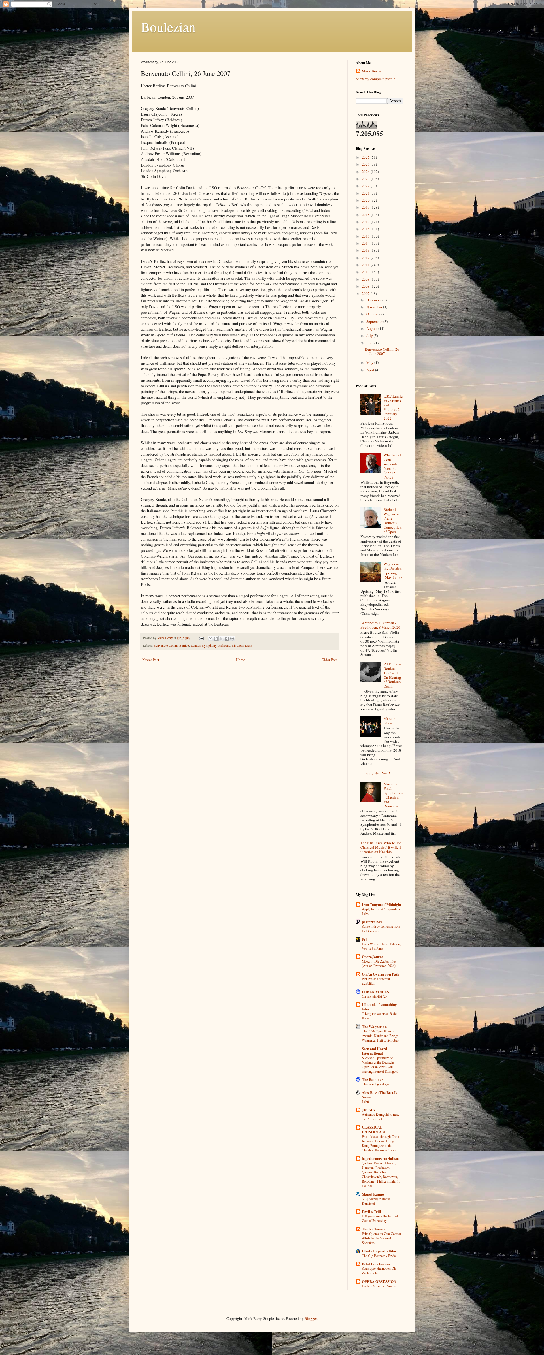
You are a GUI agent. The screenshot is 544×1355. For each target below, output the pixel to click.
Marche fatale (389, 720)
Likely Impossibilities (379, 1251)
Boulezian (168, 27)
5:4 (364, 939)
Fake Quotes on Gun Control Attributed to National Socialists (381, 1238)
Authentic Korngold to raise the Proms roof (380, 1116)
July (370, 335)
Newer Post (150, 659)
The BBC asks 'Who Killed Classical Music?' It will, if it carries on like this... (380, 847)
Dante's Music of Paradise (379, 1286)
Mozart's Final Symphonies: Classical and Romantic (393, 794)
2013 (366, 250)
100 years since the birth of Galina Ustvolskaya (380, 1218)
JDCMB (368, 1109)
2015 (366, 236)
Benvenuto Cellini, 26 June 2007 (382, 351)
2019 (366, 207)
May (370, 362)
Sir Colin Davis (242, 645)
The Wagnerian (374, 1026)
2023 (366, 178)
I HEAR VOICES (375, 991)
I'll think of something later (379, 1007)
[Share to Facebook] (227, 638)
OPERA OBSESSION (379, 1281)
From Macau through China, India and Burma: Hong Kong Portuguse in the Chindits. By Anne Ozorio (381, 1143)
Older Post (329, 659)
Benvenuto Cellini (166, 645)
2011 (366, 264)
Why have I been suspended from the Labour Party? (392, 466)
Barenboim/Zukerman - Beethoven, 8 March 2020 (380, 625)
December (374, 299)
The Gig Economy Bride (379, 1255)
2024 (366, 171)
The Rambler (372, 1079)
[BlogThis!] (216, 638)
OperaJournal (373, 956)
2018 (366, 214)
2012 (366, 257)
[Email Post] (201, 638)
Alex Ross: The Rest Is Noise (379, 1095)
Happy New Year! (376, 773)
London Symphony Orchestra (210, 645)
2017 (366, 221)
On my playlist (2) (374, 996)
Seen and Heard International (374, 1051)
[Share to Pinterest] (232, 638)
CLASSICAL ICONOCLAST (374, 1129)
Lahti (365, 1101)
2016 (366, 228)
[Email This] (210, 638)
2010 (366, 271)
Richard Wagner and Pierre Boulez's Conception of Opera (393, 520)
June (370, 342)
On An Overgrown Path (380, 974)
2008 (366, 286)
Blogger (311, 1318)
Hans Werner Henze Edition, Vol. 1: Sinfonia (381, 946)
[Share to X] (221, 638)
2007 (366, 293)
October (372, 314)
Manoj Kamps (373, 1194)
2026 (366, 157)
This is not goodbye (375, 1084)
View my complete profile (375, 78)
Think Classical (374, 1229)
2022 (366, 185)
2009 (366, 279)
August (372, 328)
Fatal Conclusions (376, 1263)
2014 (366, 243)
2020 (366, 200)
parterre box (372, 921)
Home (240, 659)
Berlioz (184, 645)
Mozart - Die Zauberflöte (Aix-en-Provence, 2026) (379, 963)
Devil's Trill (371, 1211)
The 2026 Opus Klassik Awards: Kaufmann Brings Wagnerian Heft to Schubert (380, 1035)
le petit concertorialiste (380, 1158)
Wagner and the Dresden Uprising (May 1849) (393, 570)
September (374, 321)
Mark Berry (371, 71)
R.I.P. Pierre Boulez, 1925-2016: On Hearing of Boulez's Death (393, 675)
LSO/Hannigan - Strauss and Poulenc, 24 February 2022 (393, 407)
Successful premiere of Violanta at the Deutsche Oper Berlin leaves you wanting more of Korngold (380, 1064)
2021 (366, 193)
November (374, 307)
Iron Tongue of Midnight (381, 904)
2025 (366, 164)
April (370, 369)
